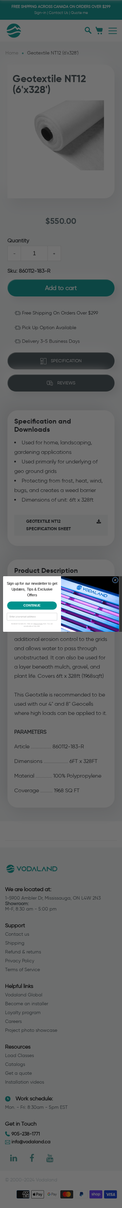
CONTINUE (31, 605)
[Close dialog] (115, 580)
